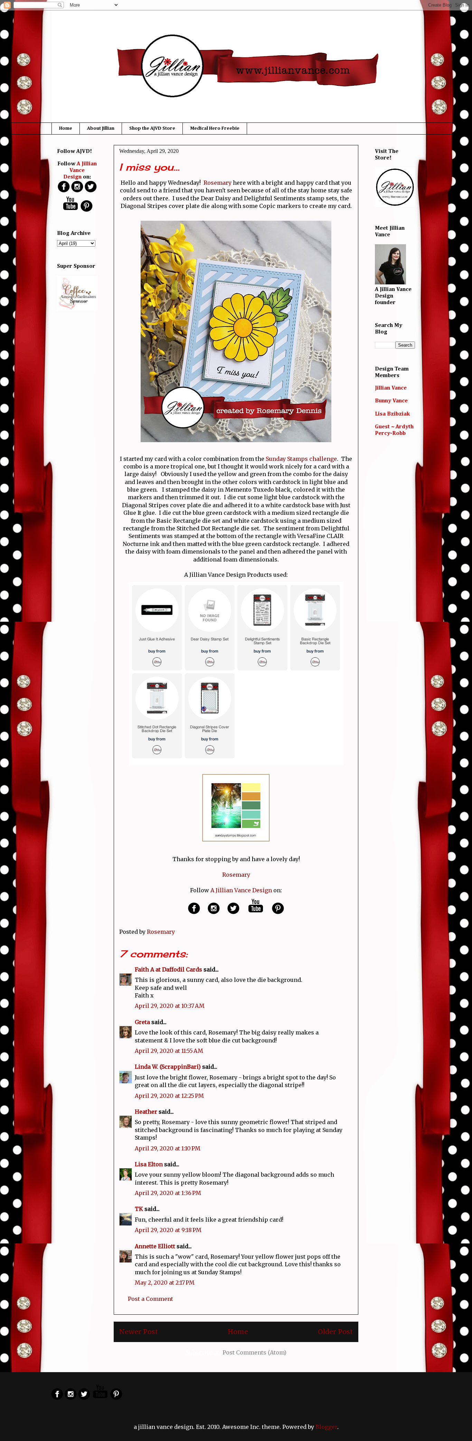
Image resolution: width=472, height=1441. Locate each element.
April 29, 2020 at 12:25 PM (169, 1095)
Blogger (326, 1426)
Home (65, 128)
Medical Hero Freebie (214, 128)
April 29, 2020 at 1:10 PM (167, 1148)
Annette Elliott (155, 1246)
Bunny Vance (391, 401)
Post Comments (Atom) (254, 1352)
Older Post (335, 1332)
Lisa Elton (149, 1164)
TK (139, 1208)
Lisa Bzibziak (392, 414)
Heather (146, 1111)
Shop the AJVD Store (152, 128)
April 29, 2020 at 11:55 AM (169, 1050)
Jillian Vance (391, 388)
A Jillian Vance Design (241, 890)
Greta (142, 1022)
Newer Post (138, 1332)
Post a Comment (150, 1298)
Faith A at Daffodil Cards (168, 969)
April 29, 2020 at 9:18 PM (168, 1229)
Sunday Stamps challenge (301, 458)
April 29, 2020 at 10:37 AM (170, 1005)
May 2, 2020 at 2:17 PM (165, 1282)
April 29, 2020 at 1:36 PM (168, 1192)
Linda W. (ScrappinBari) (168, 1066)
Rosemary (218, 182)
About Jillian (100, 128)
